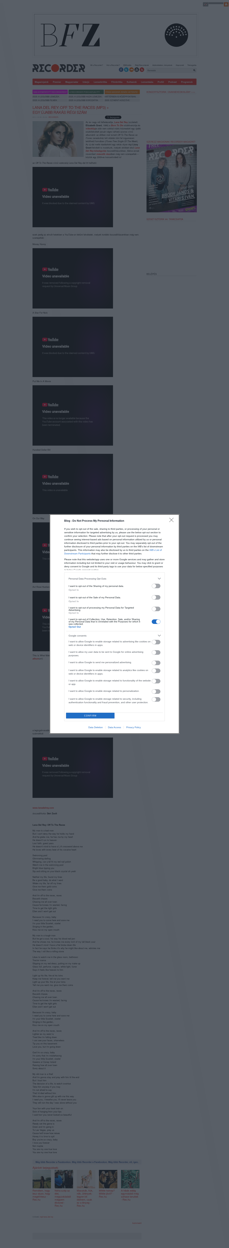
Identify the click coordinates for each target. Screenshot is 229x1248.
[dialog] (114, 624)
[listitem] (114, 578)
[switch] (156, 586)
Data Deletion (95, 727)
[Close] (172, 521)
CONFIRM (90, 715)
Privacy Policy (133, 727)
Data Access (114, 727)
